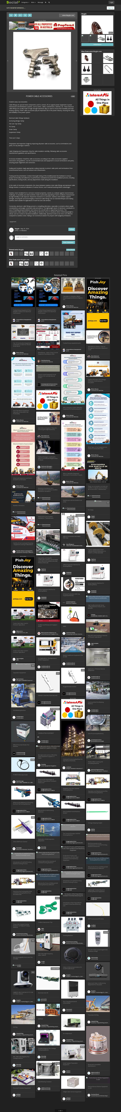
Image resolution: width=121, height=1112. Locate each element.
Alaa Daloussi (95, 356)
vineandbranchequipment (23, 319)
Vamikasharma (45, 360)
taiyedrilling (94, 1021)
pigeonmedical (95, 1072)
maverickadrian (70, 602)
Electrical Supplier (71, 603)
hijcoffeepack (70, 544)
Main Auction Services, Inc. (49, 632)
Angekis (68, 975)
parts (17, 321)
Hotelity (43, 764)
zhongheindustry (71, 693)
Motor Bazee (69, 306)
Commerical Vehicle (47, 361)
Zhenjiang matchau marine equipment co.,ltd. (79, 634)
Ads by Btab (42, 20)
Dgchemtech (19, 679)
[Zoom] (25, 15)
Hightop (93, 559)
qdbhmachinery (45, 1088)
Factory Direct (95, 1094)
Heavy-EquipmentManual (48, 385)
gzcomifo (44, 999)
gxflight (18, 1094)
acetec (19, 965)
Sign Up (110, 8)
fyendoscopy (19, 781)
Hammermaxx (96, 495)
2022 (92, 644)
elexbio (68, 1071)
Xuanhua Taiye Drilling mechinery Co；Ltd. (103, 1022)
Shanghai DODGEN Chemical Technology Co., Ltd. (30, 680)
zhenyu (93, 614)
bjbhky (93, 829)
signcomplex (94, 643)
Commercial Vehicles (72, 307)
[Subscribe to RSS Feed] (45, 2)
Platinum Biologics (46, 466)
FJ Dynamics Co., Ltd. (22, 632)
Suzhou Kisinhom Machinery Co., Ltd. (26, 935)
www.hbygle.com (68, 15)
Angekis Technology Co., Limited (75, 976)
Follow (72, 229)
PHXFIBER (19, 848)
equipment (13, 222)
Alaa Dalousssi (95, 357)
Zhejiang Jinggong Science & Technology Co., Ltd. (80, 842)
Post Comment (68, 242)
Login (111, 2)
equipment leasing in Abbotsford (25, 552)
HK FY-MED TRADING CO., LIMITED (25, 782)
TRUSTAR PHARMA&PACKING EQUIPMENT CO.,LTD (80, 545)
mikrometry (94, 957)
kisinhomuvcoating (21, 933)
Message (40, 2)
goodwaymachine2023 (97, 741)
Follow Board (70, 250)
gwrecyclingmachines (97, 769)
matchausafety (70, 632)
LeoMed (93, 925)
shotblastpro (94, 710)
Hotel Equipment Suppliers (48, 765)
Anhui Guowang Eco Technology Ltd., (101, 771)
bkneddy (43, 847)
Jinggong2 (69, 890)
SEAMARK (68, 572)
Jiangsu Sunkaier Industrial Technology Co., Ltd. (79, 768)
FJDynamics (19, 631)
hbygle (21, 250)
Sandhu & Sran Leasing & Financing (26, 551)
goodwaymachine (96, 740)
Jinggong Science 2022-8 (47, 790)
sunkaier (68, 767)
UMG (42, 928)
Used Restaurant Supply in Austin (50, 634)
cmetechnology (20, 752)
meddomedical (70, 663)
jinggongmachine (46, 789)
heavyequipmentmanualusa (49, 384)
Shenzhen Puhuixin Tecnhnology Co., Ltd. (28, 849)
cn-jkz (43, 961)
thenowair (69, 1009)
